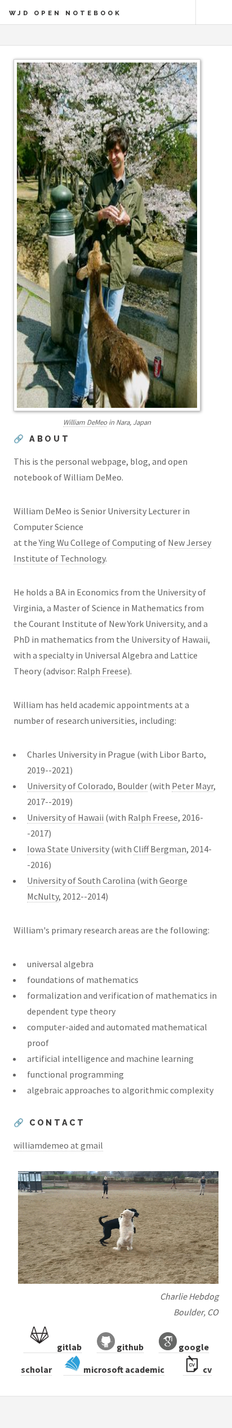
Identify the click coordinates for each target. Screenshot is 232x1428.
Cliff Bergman (159, 849)
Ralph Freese (102, 671)
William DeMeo (85, 421)
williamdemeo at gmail (58, 1145)
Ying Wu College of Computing (97, 542)
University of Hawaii (65, 817)
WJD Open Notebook (65, 13)
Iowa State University (68, 849)
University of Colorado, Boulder (87, 785)
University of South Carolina (81, 880)
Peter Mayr (192, 785)
